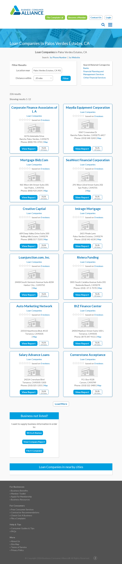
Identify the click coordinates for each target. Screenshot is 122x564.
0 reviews (45, 120)
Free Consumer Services (22, 509)
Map (46, 142)
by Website (74, 57)
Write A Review (34, 433)
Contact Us (95, 17)
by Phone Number (58, 57)
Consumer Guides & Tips (22, 528)
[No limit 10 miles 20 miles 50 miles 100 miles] (43, 78)
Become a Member (77, 17)
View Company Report (34, 442)
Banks (86, 68)
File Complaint (54, 17)
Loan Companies (34, 116)
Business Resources (20, 499)
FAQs (13, 531)
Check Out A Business (21, 515)
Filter (66, 78)
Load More (61, 403)
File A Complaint (34, 450)
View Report (29, 148)
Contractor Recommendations (25, 512)
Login (108, 17)
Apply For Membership (21, 496)
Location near (23, 70)
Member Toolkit (18, 493)
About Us (15, 541)
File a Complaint (18, 518)
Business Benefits (19, 490)
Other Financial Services (94, 77)
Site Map (15, 544)
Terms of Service (19, 547)
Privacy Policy (17, 550)
